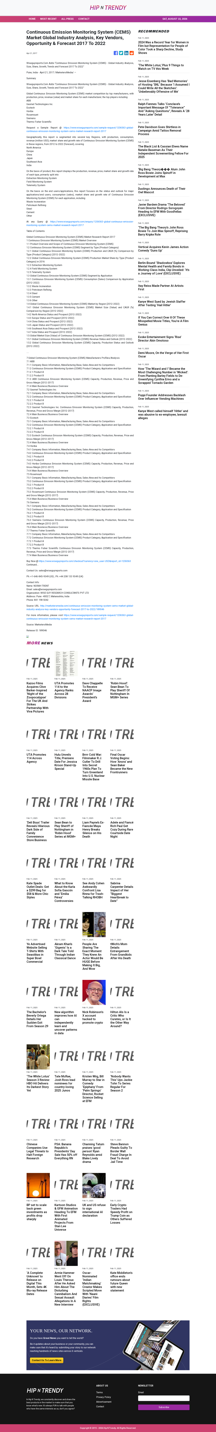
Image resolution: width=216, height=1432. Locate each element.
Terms (99, 1392)
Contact (100, 1406)
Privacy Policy (103, 1397)
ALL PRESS (67, 18)
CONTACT (84, 18)
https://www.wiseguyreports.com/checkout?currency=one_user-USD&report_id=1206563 (85, 561)
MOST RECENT (48, 18)
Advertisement (103, 1401)
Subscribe (164, 1407)
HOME (32, 18)
